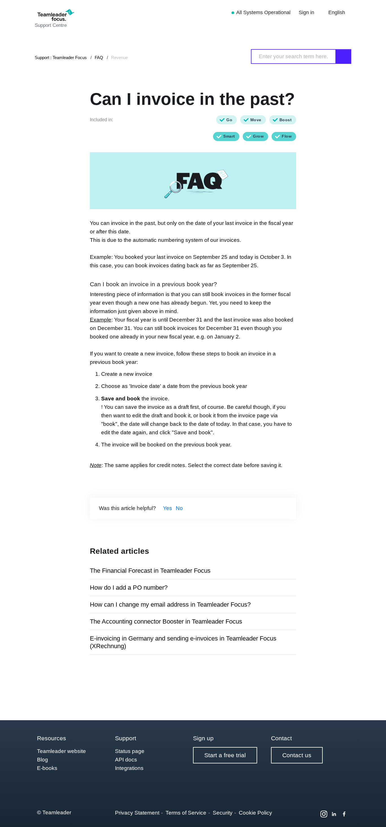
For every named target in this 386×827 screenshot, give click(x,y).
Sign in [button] (307, 12)
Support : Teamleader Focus (61, 57)
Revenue (119, 57)
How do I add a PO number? (129, 587)
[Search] (343, 56)
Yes (167, 508)
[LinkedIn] (334, 814)
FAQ (99, 57)
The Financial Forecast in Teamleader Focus (150, 570)
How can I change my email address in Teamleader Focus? (170, 604)
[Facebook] (344, 814)
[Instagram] (324, 814)
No (179, 508)
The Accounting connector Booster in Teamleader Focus (166, 621)
